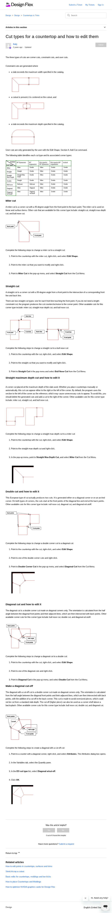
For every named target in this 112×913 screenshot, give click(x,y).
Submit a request (66, 844)
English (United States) (94, 907)
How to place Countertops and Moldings (23, 881)
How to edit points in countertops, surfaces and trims (29, 866)
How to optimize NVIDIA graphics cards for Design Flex (30, 887)
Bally (15, 44)
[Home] (19, 6)
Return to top (12, 853)
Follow (100, 45)
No (63, 830)
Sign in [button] (101, 5)
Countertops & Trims (31, 15)
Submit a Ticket (75, 5)
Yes (49, 830)
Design (8, 15)
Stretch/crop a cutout (15, 871)
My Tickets (90, 5)
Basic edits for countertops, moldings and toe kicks (28, 876)
